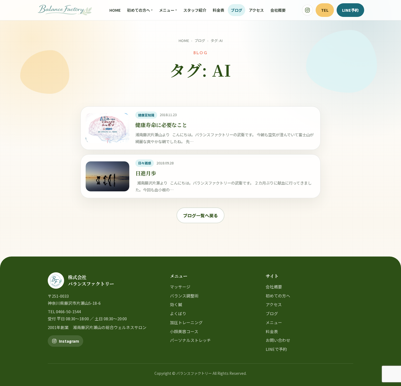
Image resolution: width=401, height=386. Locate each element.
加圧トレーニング (186, 322)
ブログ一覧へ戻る (200, 215)
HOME (115, 10)
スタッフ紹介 (194, 10)
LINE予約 (350, 10)
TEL (324, 10)
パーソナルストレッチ (190, 340)
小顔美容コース (184, 331)
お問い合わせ (278, 340)
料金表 (218, 10)
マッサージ (180, 287)
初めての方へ (138, 10)
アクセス (256, 10)
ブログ (236, 10)
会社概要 (278, 10)
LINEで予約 (276, 349)
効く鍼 (176, 304)
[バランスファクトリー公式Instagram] (307, 10)
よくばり (178, 313)
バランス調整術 (184, 295)
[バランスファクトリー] (65, 10)
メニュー (166, 10)
